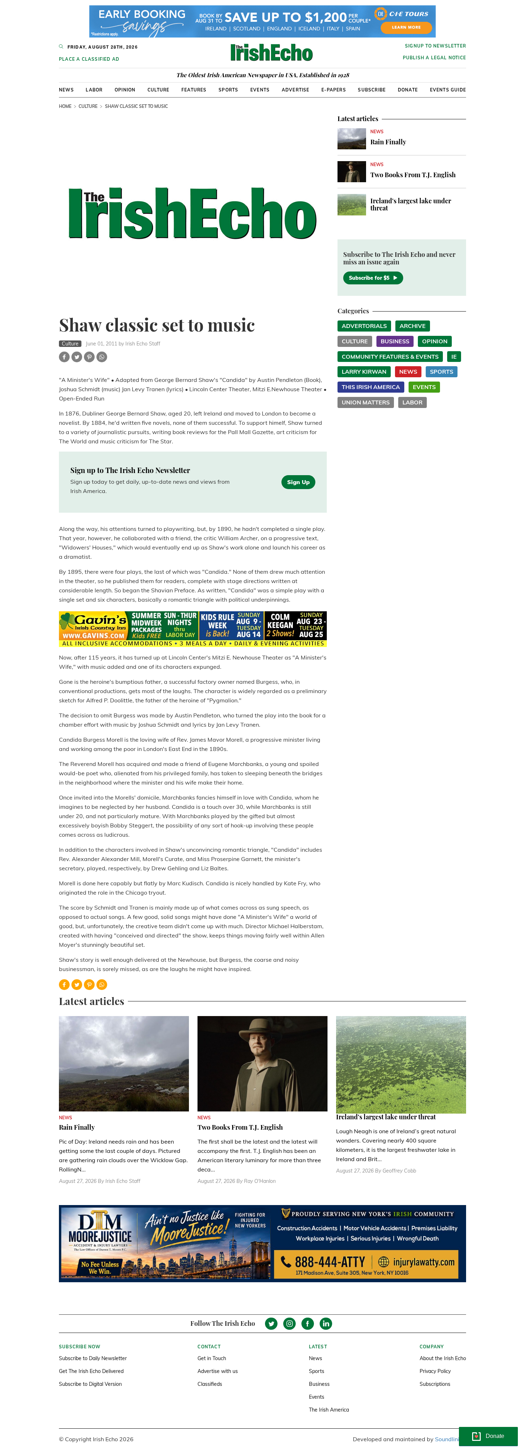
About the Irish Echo (443, 1358)
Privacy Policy (435, 1371)
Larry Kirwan (364, 371)
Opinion (125, 90)
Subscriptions (435, 1384)
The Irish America (329, 1410)
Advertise (296, 90)
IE (454, 356)
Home (65, 106)
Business (395, 341)
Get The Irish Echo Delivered (91, 1371)
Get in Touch (212, 1358)
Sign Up (298, 482)
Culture (158, 90)
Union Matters (366, 402)
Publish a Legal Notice (434, 57)
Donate (408, 90)
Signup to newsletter (435, 46)
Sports (228, 90)
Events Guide (448, 90)
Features (194, 90)
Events (260, 90)
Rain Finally (388, 142)
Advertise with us (218, 1371)
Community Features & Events (390, 356)
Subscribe (372, 90)
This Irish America (371, 386)
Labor (94, 90)
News (66, 90)
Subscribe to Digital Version (90, 1384)
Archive (413, 325)
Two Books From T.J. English (413, 174)
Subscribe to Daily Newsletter (93, 1358)
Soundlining (450, 1439)
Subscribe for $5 (369, 278)
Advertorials (364, 325)
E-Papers (333, 90)
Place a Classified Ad (89, 59)
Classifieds (210, 1384)
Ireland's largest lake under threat (410, 204)
